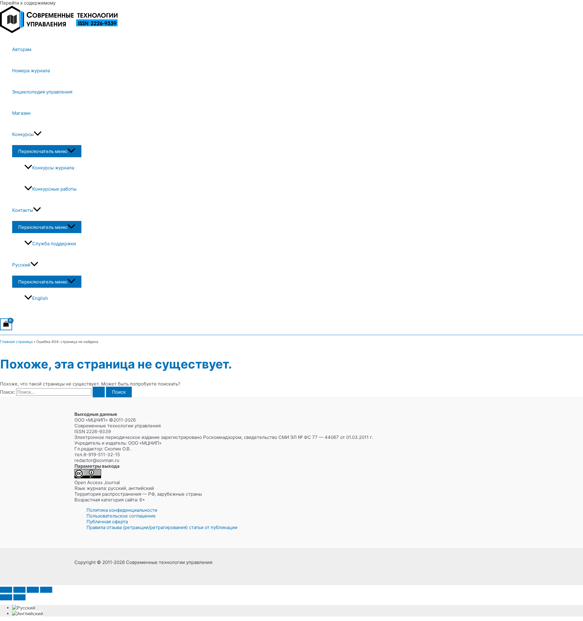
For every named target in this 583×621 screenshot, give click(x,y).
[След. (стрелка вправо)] (19, 597)
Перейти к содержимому (28, 3)
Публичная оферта (107, 521)
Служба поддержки (54, 243)
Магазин (21, 113)
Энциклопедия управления (42, 92)
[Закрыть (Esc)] (46, 590)
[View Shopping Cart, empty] (6, 324)
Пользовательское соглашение (121, 516)
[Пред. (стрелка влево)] (6, 597)
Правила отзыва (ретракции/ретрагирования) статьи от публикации (162, 527)
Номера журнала (31, 70)
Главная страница (16, 341)
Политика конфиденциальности (122, 510)
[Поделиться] (33, 590)
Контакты (22, 210)
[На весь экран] (19, 590)
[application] (38, 134)
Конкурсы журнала (53, 168)
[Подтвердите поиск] (99, 392)
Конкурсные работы (54, 189)
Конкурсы (23, 134)
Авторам (21, 49)
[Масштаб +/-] (6, 590)
